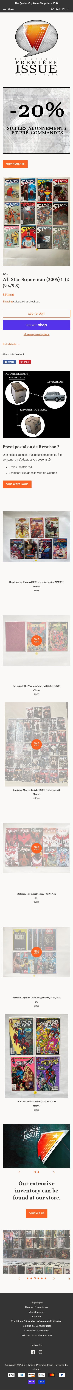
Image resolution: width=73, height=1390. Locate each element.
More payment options (36, 334)
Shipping (8, 301)
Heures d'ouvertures (36, 1307)
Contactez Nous (17, 484)
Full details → (11, 344)
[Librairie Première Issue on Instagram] (40, 1353)
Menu (10, 9)
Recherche (36, 1302)
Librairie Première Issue (39, 1365)
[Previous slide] (19, 1172)
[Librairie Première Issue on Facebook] (33, 1353)
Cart (57, 9)
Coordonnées (36, 1312)
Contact (36, 1316)
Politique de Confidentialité (36, 1326)
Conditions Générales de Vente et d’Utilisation (36, 1321)
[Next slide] (54, 1172)
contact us (36, 1213)
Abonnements (15, 163)
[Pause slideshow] (69, 1278)
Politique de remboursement (36, 1335)
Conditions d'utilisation (36, 1330)
